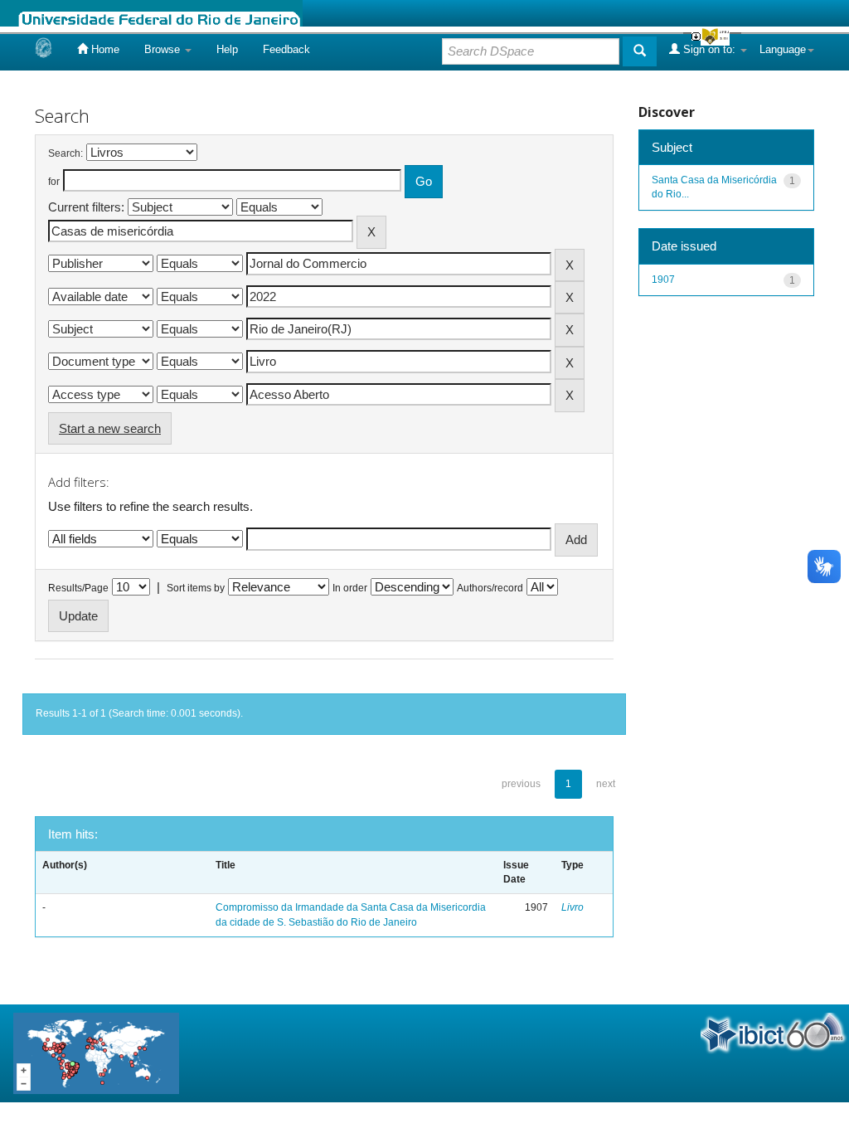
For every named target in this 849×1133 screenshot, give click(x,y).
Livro (572, 907)
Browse (163, 49)
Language (782, 49)
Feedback (286, 49)
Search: (65, 153)
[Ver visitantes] (96, 1052)
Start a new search (110, 428)
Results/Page (78, 588)
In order (349, 588)
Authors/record (490, 588)
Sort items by (196, 588)
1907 (663, 279)
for (54, 181)
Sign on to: (709, 49)
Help (227, 49)
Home (103, 49)
